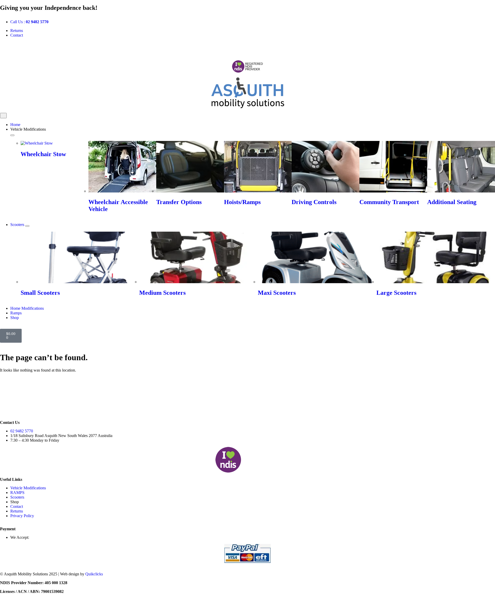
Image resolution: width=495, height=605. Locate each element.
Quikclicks (94, 574)
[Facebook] (6, 48)
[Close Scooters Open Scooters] (27, 226)
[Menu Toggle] (3, 115)
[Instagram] (20, 48)
